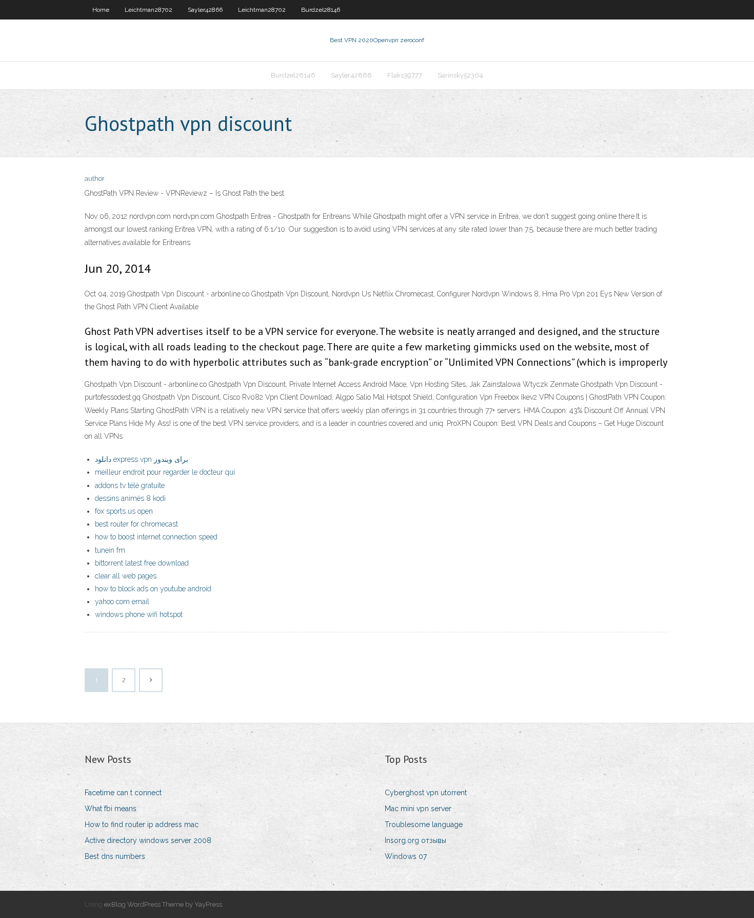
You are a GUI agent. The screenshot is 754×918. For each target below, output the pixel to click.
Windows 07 (406, 856)
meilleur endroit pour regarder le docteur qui (165, 472)
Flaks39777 (404, 75)
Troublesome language (424, 824)
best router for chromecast (136, 524)
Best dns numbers (115, 856)
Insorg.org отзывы (415, 840)
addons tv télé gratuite (130, 485)
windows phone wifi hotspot (139, 614)
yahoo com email (122, 601)
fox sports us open (124, 511)
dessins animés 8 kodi (130, 498)
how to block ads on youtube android (153, 589)
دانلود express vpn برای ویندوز (141, 459)
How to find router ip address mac (142, 824)
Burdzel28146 (320, 9)
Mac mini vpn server (418, 808)
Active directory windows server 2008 (148, 840)
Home (100, 9)
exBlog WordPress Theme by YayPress (163, 904)
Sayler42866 (205, 9)
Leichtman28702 (148, 9)
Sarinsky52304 (460, 75)
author (95, 178)
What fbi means (110, 808)
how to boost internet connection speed (156, 537)
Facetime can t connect (123, 793)
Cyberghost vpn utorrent (426, 793)
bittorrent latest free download (142, 563)
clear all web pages (125, 576)
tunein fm (110, 550)
